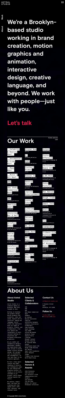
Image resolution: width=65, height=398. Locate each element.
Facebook (45, 315)
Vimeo (53, 316)
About (2, 29)
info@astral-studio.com (50, 301)
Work (2, 17)
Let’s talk (19, 122)
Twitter (52, 315)
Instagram (47, 316)
